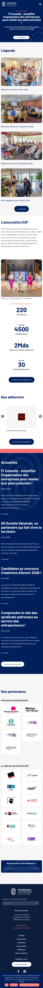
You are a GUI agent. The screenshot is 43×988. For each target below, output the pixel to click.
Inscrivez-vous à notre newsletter (14, 899)
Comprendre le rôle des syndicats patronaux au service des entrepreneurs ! (19, 619)
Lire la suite (5, 514)
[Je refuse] (37, 981)
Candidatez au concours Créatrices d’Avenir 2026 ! (21, 570)
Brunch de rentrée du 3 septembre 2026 (17, 126)
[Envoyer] (36, 868)
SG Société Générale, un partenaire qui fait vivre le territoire (21, 527)
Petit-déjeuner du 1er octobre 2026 (15, 200)
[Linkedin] (24, 971)
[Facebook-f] (18, 971)
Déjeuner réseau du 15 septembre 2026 (17, 163)
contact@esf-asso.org (21, 928)
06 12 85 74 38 (21, 925)
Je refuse (14, 985)
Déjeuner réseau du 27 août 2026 (14, 89)
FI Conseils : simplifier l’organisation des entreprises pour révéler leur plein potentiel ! (21, 18)
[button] (40, 4)
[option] (21, 419)
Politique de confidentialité (29, 985)
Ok (7, 985)
